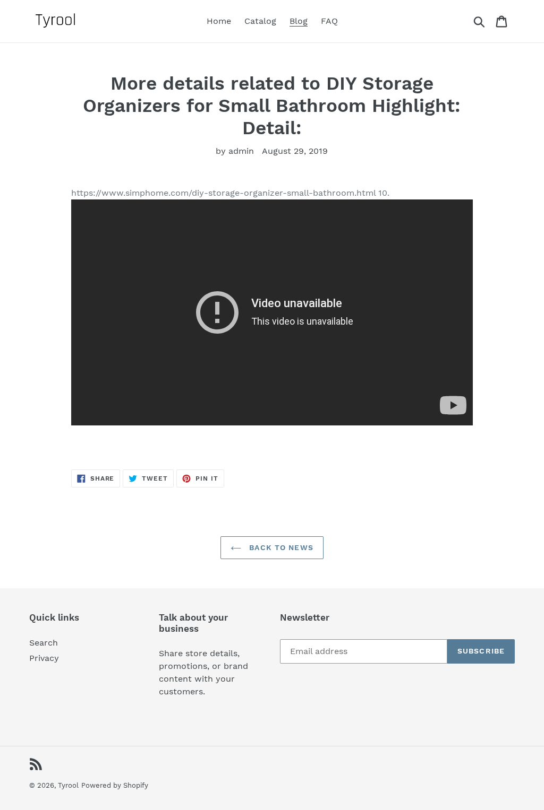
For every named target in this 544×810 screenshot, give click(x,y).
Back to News (279, 547)
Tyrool (68, 785)
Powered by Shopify (114, 785)
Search (43, 643)
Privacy (44, 658)
